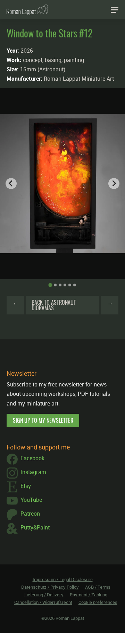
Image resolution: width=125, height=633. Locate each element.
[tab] (50, 285)
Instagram (33, 472)
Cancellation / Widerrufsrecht (43, 602)
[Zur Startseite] (27, 9)
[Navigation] (114, 10)
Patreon (30, 513)
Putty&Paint (35, 527)
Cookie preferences (97, 602)
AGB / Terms (97, 587)
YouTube (31, 499)
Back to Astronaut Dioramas (54, 305)
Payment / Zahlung (88, 594)
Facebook (32, 458)
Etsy (25, 486)
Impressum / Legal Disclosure (63, 579)
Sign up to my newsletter (43, 420)
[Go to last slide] (11, 183)
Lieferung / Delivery (44, 594)
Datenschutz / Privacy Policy (50, 587)
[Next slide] (113, 183)
